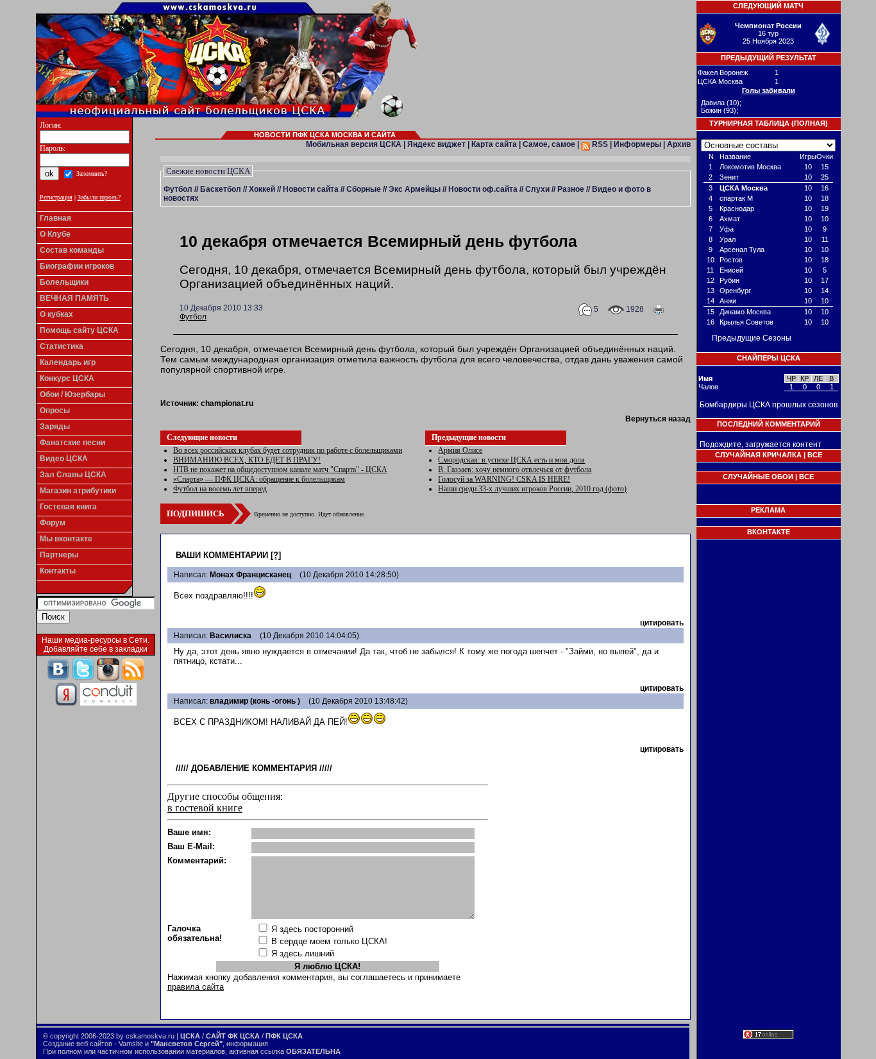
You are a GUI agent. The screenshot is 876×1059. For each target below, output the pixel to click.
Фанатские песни (72, 442)
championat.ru (227, 403)
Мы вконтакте (66, 538)
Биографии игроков (77, 266)
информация (247, 1043)
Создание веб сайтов (77, 1043)
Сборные (363, 189)
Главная (55, 218)
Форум (52, 522)
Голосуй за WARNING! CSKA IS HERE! (504, 479)
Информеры (637, 144)
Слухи (537, 189)
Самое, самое (549, 144)
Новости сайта (311, 189)
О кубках (56, 314)
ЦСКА (190, 1036)
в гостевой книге (204, 807)
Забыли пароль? (99, 197)
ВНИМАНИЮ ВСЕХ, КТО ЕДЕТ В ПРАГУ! (247, 459)
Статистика (61, 346)
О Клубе (55, 234)
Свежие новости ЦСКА (208, 171)
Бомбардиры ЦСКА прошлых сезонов (769, 404)
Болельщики (64, 282)
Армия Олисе (460, 450)
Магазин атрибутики (78, 490)
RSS (599, 144)
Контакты (58, 570)
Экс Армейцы (415, 189)
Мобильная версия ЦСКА (353, 144)
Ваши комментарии (222, 555)
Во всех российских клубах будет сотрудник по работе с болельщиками (287, 450)
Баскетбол (220, 189)
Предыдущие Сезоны (751, 338)
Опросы (55, 410)
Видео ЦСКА (64, 458)
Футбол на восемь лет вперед (220, 488)
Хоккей (262, 189)
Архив (679, 144)
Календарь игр (68, 362)
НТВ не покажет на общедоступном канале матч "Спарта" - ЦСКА (280, 469)
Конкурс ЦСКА (67, 378)
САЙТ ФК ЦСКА (233, 1036)
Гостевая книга (68, 506)
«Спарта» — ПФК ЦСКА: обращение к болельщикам (259, 479)
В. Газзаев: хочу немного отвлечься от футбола (514, 469)
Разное (570, 189)
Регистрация (56, 197)
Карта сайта (494, 144)
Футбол (178, 189)
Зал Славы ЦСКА (73, 474)
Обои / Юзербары (72, 394)
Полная (809, 123)
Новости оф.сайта (483, 189)
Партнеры (59, 554)
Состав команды (72, 250)
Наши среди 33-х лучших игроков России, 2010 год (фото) (532, 488)
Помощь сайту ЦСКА (79, 330)
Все (814, 455)
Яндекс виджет (436, 144)
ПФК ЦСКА (284, 1036)
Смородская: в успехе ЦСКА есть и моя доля (511, 459)
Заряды (55, 426)
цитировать (662, 622)
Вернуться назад (658, 418)
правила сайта (195, 987)
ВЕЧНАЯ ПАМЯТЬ (74, 298)
